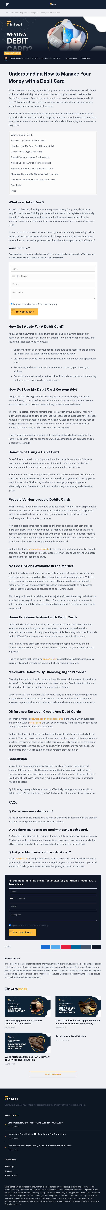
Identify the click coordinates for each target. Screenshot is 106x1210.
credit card (35, 722)
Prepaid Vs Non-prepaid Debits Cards (30, 157)
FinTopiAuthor (18, 58)
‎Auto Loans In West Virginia (70, 1036)
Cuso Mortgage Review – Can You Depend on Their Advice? (23, 1022)
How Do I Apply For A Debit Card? (28, 140)
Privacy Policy (11, 1175)
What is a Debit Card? (22, 135)
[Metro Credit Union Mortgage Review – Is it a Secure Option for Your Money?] (78, 1006)
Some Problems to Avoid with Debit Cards (32, 168)
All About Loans (12, 53)
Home (7, 13)
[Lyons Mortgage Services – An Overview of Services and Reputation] (28, 1043)
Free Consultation (24, 311)
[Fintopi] (53, 4)
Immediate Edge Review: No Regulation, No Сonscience (37, 1134)
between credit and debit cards (46, 718)
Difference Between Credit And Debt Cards (33, 179)
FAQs (13, 191)
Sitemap (8, 1171)
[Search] (98, 4)
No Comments (71, 58)
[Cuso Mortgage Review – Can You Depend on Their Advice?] (28, 1006)
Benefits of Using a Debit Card (26, 151)
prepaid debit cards (38, 549)
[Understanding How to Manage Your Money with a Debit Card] (53, 40)
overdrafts (21, 858)
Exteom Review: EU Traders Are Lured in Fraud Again (35, 1122)
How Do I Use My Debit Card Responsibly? (32, 146)
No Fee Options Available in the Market (31, 162)
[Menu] (8, 4)
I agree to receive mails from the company (35, 304)
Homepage (9, 1166)
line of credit (50, 659)
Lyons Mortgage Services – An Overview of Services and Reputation (27, 1058)
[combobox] (15, 276)
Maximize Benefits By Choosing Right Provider (35, 174)
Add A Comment (53, 1074)
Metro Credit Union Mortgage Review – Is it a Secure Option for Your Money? (77, 1022)
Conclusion (16, 185)
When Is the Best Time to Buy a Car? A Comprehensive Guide (40, 1145)
